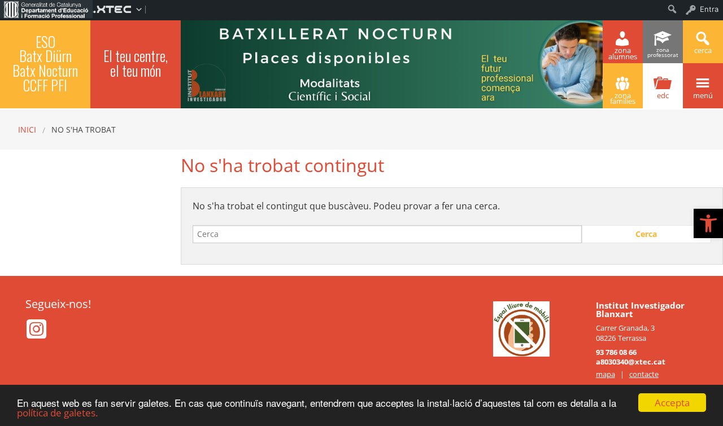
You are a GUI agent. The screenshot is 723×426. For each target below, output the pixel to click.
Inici (27, 129)
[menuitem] (46, 9)
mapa (605, 374)
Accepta (672, 402)
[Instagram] (36, 334)
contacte (644, 374)
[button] (708, 223)
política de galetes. (57, 412)
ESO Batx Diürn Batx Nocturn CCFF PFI (45, 62)
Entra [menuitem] (709, 9)
